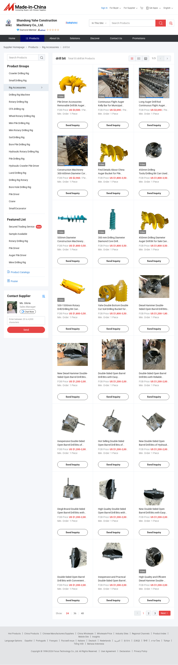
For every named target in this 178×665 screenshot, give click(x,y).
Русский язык (67, 640)
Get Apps (153, 7)
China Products (31, 633)
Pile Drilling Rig (17, 158)
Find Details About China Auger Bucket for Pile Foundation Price (111, 173)
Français (53, 640)
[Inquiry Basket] (142, 7)
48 (82, 613)
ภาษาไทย (155, 640)
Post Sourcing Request (171, 23)
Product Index (159, 633)
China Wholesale (85, 633)
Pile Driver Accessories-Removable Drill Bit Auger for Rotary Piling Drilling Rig (72, 105)
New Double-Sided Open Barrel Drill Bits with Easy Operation (152, 512)
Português (41, 640)
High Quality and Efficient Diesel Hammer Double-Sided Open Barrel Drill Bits (153, 580)
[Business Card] (43, 296)
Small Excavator (17, 208)
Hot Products (14, 633)
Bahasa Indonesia (95, 643)
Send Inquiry (73, 125)
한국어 (127, 640)
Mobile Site (83, 636)
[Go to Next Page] (167, 58)
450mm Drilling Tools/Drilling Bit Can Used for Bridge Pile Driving (153, 173)
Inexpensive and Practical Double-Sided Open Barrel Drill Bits (112, 580)
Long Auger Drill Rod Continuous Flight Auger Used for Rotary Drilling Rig (153, 105)
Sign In (104, 7)
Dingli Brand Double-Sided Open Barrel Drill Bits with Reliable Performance (71, 512)
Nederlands (105, 640)
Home (12, 38)
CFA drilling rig (16, 108)
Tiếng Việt (79, 643)
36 (75, 613)
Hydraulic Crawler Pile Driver (24, 165)
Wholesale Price (104, 633)
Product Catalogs (20, 272)
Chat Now (29, 311)
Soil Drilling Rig (17, 137)
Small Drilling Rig (18, 80)
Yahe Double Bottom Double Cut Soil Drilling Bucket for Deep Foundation (113, 309)
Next (163, 613)
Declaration (125, 651)
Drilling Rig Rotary (18, 180)
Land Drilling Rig (17, 172)
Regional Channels (140, 633)
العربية (117, 640)
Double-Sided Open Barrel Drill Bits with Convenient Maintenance (71, 580)
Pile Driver (14, 194)
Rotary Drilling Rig (18, 101)
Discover (95, 38)
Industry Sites (122, 633)
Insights (96, 636)
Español (28, 640)
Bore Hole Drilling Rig (20, 187)
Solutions (75, 38)
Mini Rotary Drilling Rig (21, 130)
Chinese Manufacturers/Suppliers (58, 633)
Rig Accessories (17, 87)
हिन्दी (145, 640)
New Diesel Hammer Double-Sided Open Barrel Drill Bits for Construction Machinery (72, 377)
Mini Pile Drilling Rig (19, 123)
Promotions (138, 38)
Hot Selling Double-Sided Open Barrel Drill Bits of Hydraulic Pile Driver (111, 444)
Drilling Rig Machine (19, 94)
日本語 (137, 640)
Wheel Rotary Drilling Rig (22, 116)
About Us (54, 38)
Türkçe (167, 640)
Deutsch (92, 640)
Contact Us (116, 38)
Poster (14, 281)
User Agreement (108, 651)
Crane (12, 201)
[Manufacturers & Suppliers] (25, 7)
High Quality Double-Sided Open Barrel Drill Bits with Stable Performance (112, 512)
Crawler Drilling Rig (19, 73)
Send (26, 329)
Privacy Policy (140, 651)
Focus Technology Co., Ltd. (66, 651)
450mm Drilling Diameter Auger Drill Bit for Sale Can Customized (153, 241)
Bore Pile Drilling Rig (19, 144)
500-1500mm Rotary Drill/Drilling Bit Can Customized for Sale (68, 309)
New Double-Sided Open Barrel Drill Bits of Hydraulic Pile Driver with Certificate (153, 444)
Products (34, 38)
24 (67, 613)
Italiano (81, 640)
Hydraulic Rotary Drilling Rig (24, 151)
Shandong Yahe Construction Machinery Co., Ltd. (37, 23)
